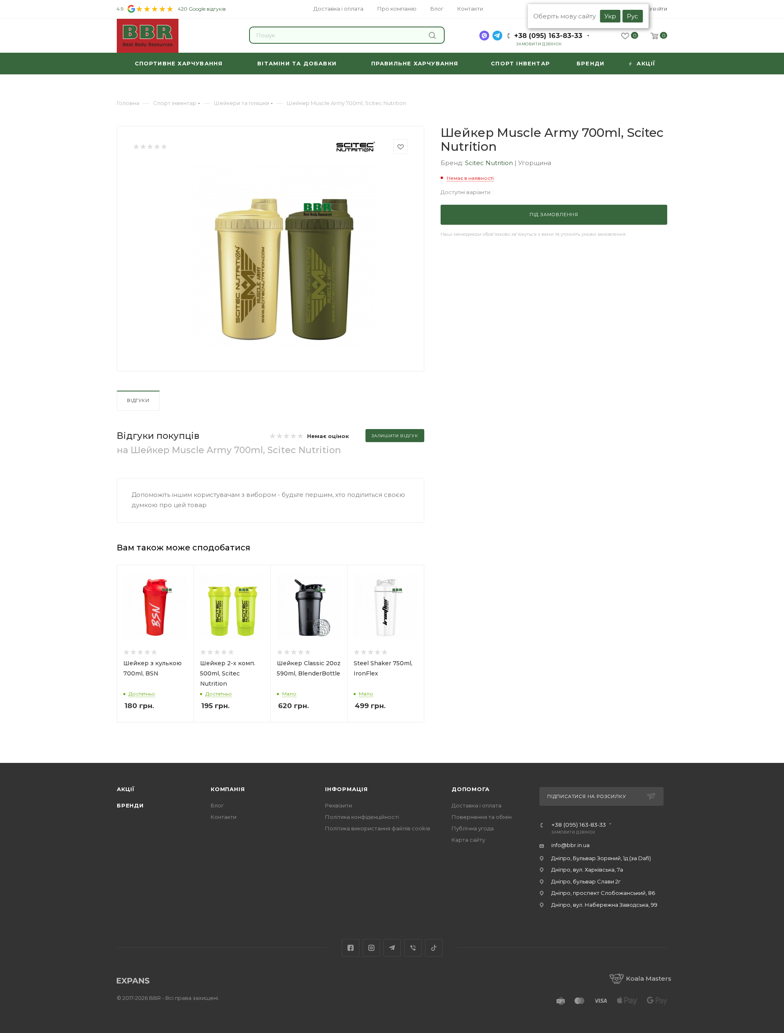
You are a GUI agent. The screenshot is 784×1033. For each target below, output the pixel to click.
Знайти (433, 35)
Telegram (392, 948)
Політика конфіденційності (362, 817)
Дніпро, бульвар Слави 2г (586, 881)
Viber (413, 948)
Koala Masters (648, 978)
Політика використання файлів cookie (377, 828)
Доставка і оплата (476, 805)
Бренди (130, 805)
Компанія (228, 789)
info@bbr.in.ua (570, 845)
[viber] (484, 35)
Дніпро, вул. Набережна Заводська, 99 (604, 904)
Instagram (371, 948)
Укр (610, 16)
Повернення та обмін (482, 817)
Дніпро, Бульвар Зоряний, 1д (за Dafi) (601, 858)
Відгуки (138, 400)
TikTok (434, 948)
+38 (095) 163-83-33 (548, 36)
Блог (217, 805)
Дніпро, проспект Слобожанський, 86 (603, 893)
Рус (632, 16)
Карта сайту (468, 839)
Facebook (350, 948)
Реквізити (338, 805)
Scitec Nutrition (489, 163)
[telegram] (497, 35)
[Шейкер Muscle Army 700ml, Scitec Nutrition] (284, 256)
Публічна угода (473, 828)
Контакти (223, 817)
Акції (126, 789)
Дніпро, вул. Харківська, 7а (587, 869)
